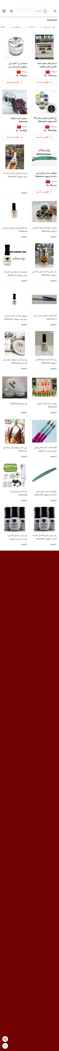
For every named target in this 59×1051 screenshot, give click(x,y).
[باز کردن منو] (54, 11)
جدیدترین (47, 27)
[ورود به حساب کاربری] (11, 11)
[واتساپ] (5, 1046)
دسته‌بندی (17, 27)
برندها (32, 27)
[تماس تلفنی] (5, 1039)
